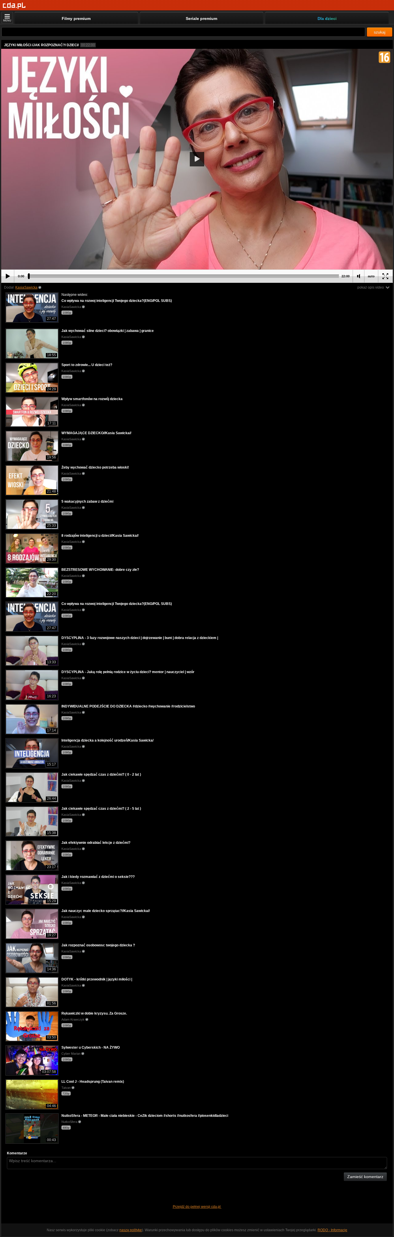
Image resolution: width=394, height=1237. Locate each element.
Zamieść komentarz (365, 1176)
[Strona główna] (14, 5)
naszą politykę (130, 1230)
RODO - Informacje (332, 1230)
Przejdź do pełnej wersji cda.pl (197, 1207)
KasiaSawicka (26, 287)
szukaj (379, 32)
